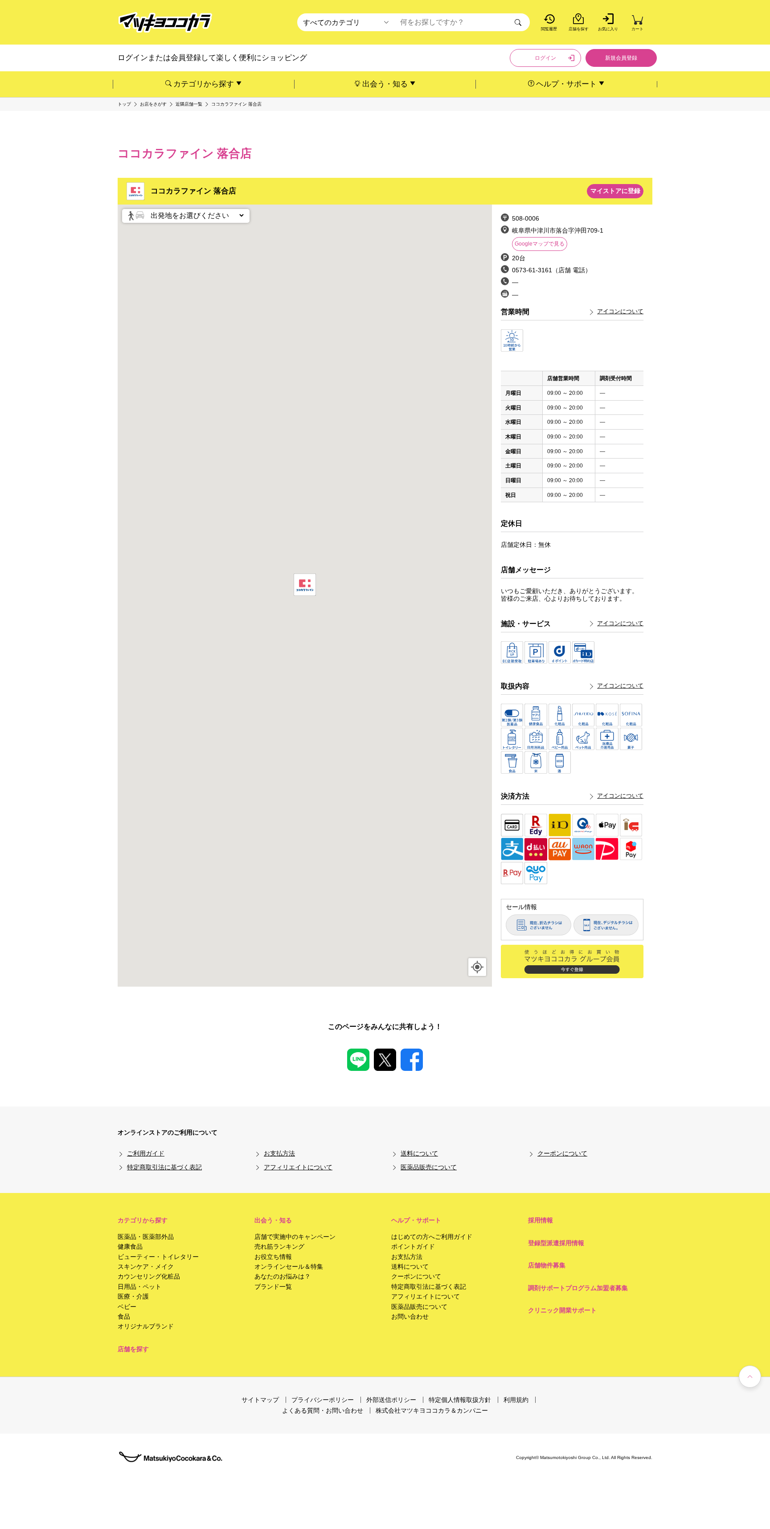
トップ (124, 104)
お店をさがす (153, 104)
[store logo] (165, 22)
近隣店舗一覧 (189, 104)
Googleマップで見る (540, 244)
